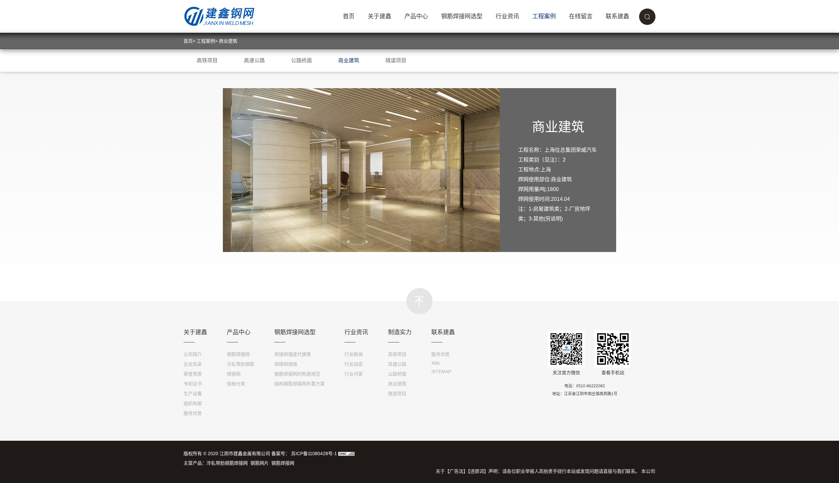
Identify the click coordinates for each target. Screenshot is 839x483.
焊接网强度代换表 (292, 354)
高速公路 (254, 60)
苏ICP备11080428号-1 (314, 453)
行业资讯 (507, 16)
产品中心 (416, 16)
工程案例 (544, 16)
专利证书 (193, 383)
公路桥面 (301, 60)
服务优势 (193, 413)
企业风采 (193, 364)
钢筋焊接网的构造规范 (297, 374)
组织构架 (193, 403)
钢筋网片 (259, 463)
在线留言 (581, 16)
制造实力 (400, 332)
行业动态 (353, 364)
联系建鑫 (617, 16)
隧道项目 (395, 60)
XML (436, 363)
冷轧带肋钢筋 (240, 364)
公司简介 (193, 354)
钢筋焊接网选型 (461, 16)
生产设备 (193, 393)
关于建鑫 (379, 16)
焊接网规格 (285, 364)
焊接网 (234, 374)
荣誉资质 (193, 374)
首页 (349, 16)
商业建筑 (228, 41)
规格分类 (236, 383)
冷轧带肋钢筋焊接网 (227, 463)
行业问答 (353, 374)
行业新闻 (353, 354)
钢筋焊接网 (238, 354)
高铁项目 (207, 60)
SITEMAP (441, 371)
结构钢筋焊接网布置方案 (299, 383)
